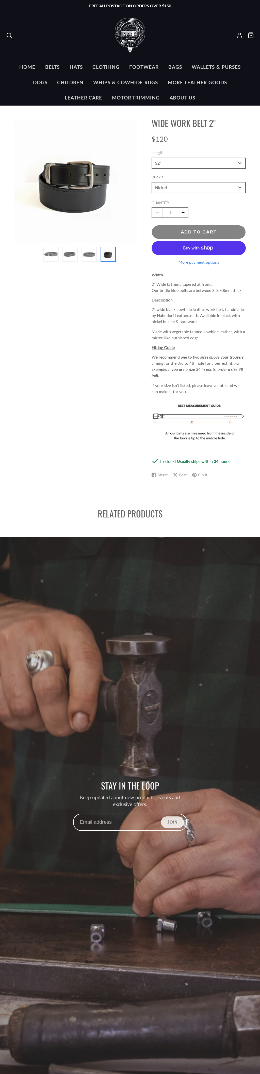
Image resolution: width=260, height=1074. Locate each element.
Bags (175, 67)
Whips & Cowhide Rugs (125, 82)
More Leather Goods (197, 82)
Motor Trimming (136, 97)
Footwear (144, 67)
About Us (183, 97)
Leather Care (83, 97)
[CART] (251, 35)
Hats (76, 67)
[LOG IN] (240, 35)
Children (70, 82)
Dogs (40, 82)
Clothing (106, 67)
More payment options (198, 262)
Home (27, 67)
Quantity (160, 203)
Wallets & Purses (216, 67)
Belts (52, 67)
